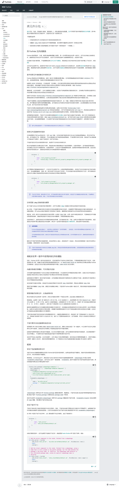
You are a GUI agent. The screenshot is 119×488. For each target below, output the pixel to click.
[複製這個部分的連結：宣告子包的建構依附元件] (46, 349)
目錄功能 (82, 66)
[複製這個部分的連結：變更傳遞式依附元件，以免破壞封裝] (54, 293)
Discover (19, 2)
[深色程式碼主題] (95, 153)
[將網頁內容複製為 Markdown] (42, 26)
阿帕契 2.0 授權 (67, 472)
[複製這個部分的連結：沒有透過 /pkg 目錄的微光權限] (50, 203)
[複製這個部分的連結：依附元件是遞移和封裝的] (46, 132)
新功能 (36, 2)
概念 (11, 10)
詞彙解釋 (31, 10)
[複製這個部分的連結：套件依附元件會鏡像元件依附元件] (52, 75)
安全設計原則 (40, 229)
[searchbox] (11, 15)
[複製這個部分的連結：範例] (32, 345)
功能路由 (62, 68)
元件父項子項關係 (55, 60)
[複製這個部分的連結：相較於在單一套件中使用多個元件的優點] (63, 256)
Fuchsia (29, 22)
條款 (25, 484)
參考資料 (28, 2)
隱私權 (29, 484)
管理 (24, 10)
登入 (115, 2)
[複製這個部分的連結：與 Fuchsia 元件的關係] (47, 51)
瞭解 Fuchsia (6, 7)
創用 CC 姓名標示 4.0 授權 (50, 472)
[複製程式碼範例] (95, 365)
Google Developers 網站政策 (85, 472)
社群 (18, 10)
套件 (28, 31)
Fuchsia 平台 (45, 2)
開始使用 (4, 10)
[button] (11, 25)
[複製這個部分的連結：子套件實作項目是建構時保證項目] (52, 323)
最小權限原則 (71, 221)
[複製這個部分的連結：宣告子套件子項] (40, 405)
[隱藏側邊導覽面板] (19, 485)
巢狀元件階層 (86, 31)
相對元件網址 (59, 115)
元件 (69, 31)
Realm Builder (66, 433)
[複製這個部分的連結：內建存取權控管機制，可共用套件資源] (56, 269)
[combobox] (92, 1)
